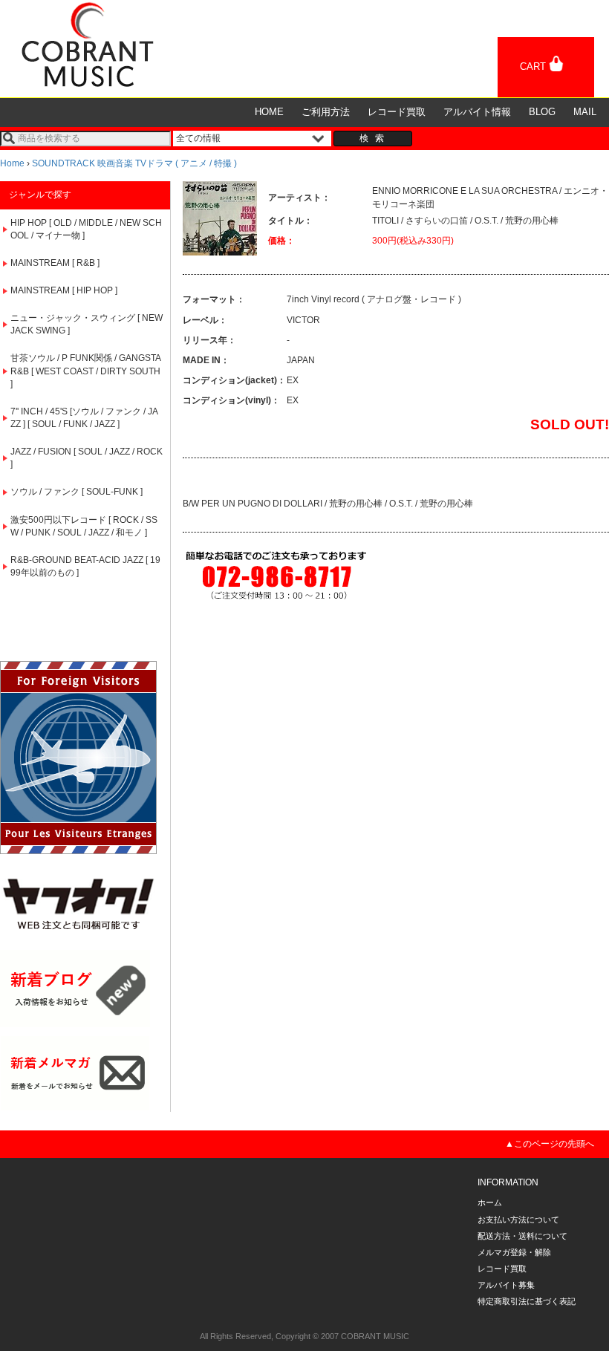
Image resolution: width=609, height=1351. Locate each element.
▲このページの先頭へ (549, 1144)
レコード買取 (397, 111)
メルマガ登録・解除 (514, 1252)
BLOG (542, 111)
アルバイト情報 (477, 111)
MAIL (584, 111)
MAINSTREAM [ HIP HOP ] (63, 290)
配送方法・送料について (522, 1235)
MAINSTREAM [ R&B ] (55, 263)
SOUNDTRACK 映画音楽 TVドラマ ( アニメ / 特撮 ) (134, 163)
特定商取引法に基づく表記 (527, 1301)
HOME (269, 111)
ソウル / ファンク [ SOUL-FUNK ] (76, 491)
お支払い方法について (518, 1219)
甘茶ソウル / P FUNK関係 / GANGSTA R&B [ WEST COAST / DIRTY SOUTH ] (85, 370)
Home (12, 163)
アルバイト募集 (506, 1284)
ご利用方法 (326, 111)
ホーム (490, 1202)
